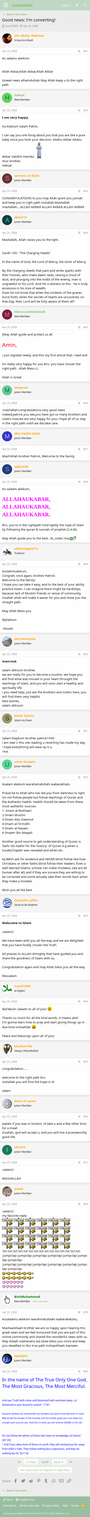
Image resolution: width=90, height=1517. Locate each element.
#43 (85, 191)
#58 (85, 1204)
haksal (19, 95)
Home (75, 1505)
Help (65, 1505)
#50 (85, 654)
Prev (32, 1462)
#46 (85, 403)
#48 (85, 482)
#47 (85, 449)
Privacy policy (50, 1505)
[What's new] (77, 5)
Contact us (9, 1505)
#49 (85, 564)
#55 (85, 1061)
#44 (85, 233)
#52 (85, 777)
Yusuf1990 (11, 26)
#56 (85, 1116)
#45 (85, 327)
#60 (85, 1371)
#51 (85, 731)
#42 (85, 110)
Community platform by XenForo (36, 1513)
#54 (85, 1001)
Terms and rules (29, 1505)
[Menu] (6, 5)
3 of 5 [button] (45, 1462)
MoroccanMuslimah (29, 311)
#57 (85, 1162)
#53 (85, 916)
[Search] (85, 5)
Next (57, 1462)
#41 (85, 51)
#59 (85, 1312)
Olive (9, 1499)
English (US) (26, 1499)
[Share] (79, 51)
